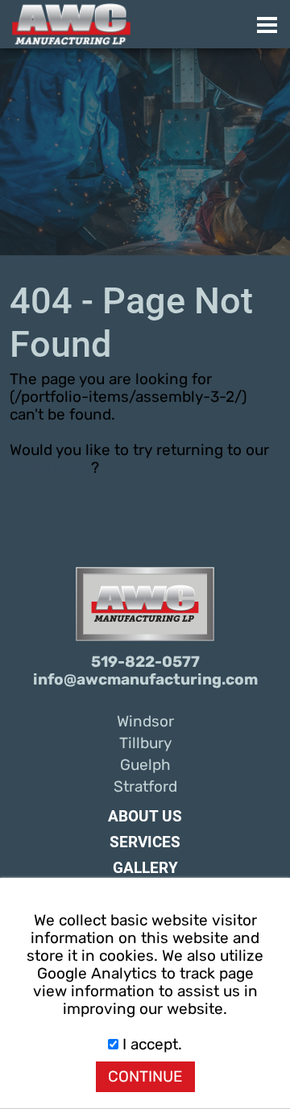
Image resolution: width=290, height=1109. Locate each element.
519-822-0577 (145, 662)
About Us (145, 817)
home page (50, 468)
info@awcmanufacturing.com (145, 680)
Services (145, 842)
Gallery (145, 868)
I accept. (150, 1044)
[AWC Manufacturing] (151, 24)
